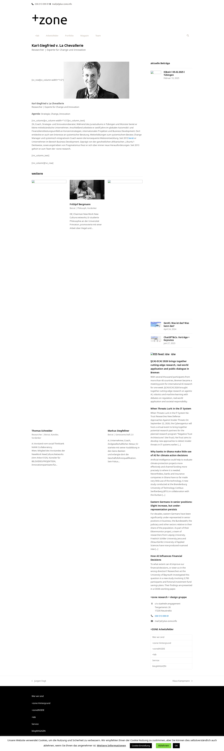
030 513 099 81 (162, 615)
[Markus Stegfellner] (125, 302)
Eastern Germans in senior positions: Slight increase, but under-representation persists (171, 505)
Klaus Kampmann (181, 681)
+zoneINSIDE (158, 648)
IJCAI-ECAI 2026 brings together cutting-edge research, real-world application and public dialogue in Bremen (170, 367)
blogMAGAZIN (159, 666)
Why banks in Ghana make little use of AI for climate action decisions (171, 453)
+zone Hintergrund (161, 642)
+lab (154, 654)
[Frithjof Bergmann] (87, 189)
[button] (187, 35)
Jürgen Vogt (39, 681)
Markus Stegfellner (118, 430)
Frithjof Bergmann (80, 204)
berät (131, 138)
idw (173, 354)
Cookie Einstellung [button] (141, 745)
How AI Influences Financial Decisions (166, 557)
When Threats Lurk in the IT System (171, 408)
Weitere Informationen (111, 745)
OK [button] (176, 745)
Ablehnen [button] (163, 745)
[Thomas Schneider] (49, 302)
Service (155, 660)
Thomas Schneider (42, 430)
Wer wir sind (158, 637)
